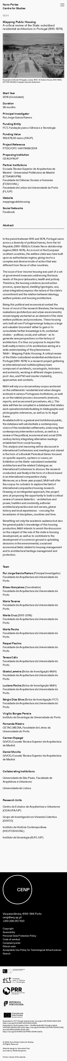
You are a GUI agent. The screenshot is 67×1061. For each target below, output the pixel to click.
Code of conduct (11, 939)
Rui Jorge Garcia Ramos (17, 117)
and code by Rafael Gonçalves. (14, 1050)
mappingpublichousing (16, 202)
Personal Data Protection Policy (19, 935)
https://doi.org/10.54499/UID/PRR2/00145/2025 (22, 1031)
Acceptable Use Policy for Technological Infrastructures (32, 950)
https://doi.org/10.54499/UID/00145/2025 (19, 1023)
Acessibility (9, 932)
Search (6, 953)
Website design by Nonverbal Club (16, 1048)
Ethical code (9, 946)
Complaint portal (11, 943)
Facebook (9, 212)
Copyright (8, 928)
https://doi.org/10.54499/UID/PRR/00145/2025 (44, 1027)
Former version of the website (14, 1057)
